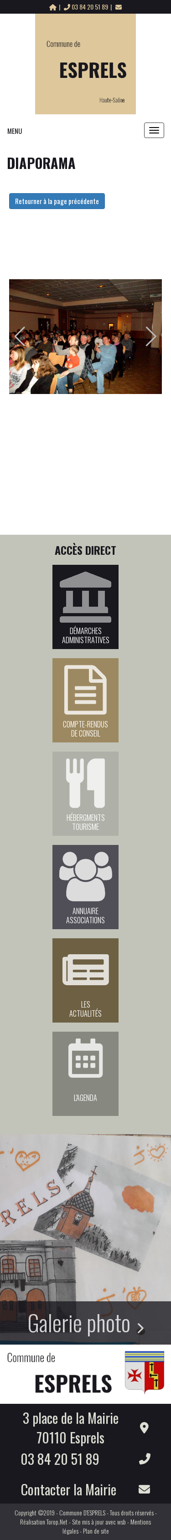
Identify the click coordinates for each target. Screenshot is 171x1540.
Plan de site (96, 1530)
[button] (20, 337)
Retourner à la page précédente (57, 201)
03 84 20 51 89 (89, 6)
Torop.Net (57, 1521)
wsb (121, 1521)
